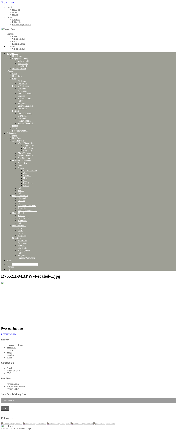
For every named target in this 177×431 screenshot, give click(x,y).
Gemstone (22, 83)
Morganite (22, 248)
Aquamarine (23, 91)
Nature (21, 223)
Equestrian (22, 220)
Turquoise (22, 208)
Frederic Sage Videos (21, 24)
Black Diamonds (25, 93)
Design (15, 14)
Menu (14, 73)
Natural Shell (18, 213)
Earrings (15, 111)
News (9, 17)
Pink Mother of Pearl (27, 205)
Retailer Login (18, 44)
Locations (11, 46)
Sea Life (21, 215)
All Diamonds (18, 141)
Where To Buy (18, 39)
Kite (25, 180)
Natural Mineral (19, 225)
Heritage (16, 9)
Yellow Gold (23, 61)
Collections (11, 133)
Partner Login (13, 384)
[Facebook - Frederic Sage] (34, 423)
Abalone (21, 200)
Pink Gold (22, 66)
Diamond (22, 88)
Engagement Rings (15, 345)
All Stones (22, 240)
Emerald (21, 96)
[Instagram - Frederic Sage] (58, 423)
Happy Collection (20, 195)
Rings (14, 78)
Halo (20, 188)
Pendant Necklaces (20, 86)
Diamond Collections (21, 160)
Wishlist (10, 267)
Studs (14, 128)
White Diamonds (25, 143)
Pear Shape (28, 183)
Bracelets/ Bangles (20, 131)
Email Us (16, 36)
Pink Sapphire (24, 250)
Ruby (20, 101)
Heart (25, 178)
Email (9, 368)
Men (9, 260)
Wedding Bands (19, 68)
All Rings (22, 81)
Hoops (15, 126)
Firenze (21, 168)
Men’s (9, 357)
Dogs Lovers (23, 218)
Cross (25, 173)
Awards (15, 12)
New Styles (17, 76)
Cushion (27, 175)
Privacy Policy (13, 389)
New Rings (17, 56)
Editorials (16, 22)
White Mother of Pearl (27, 210)
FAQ (14, 41)
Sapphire (21, 103)
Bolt (19, 193)
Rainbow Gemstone (26, 258)
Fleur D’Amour (30, 170)
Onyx (20, 203)
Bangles (10, 355)
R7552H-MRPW (8, 334)
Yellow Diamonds (25, 106)
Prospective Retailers (16, 386)
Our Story (11, 7)
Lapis (20, 230)
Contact (10, 34)
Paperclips (22, 163)
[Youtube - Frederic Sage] (104, 423)
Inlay (20, 228)
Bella (20, 165)
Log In (10, 269)
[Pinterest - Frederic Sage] (82, 423)
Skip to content (7, 2)
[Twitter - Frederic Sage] (11, 423)
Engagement (12, 53)
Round (26, 185)
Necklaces (11, 347)
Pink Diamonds (24, 98)
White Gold (23, 63)
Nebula (21, 190)
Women (10, 71)
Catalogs (16, 19)
